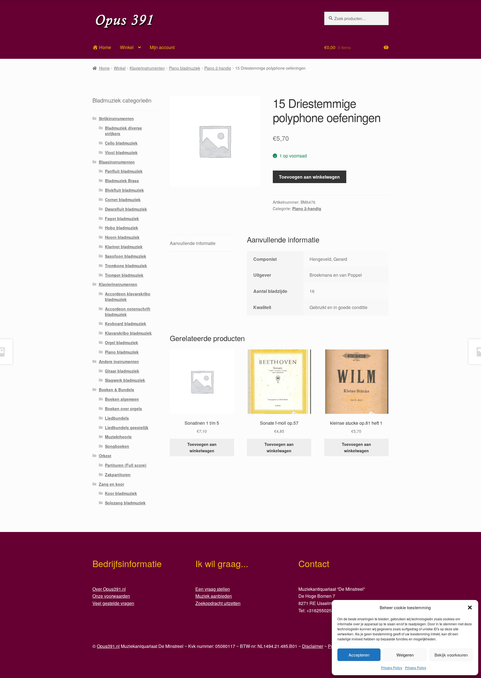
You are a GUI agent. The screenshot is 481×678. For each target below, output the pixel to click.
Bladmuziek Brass (122, 180)
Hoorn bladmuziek (122, 237)
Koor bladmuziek (121, 493)
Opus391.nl (108, 646)
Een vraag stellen (212, 589)
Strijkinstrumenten (116, 118)
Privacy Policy (391, 667)
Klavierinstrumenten (147, 68)
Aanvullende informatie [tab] (192, 243)
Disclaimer (312, 646)
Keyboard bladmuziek (125, 323)
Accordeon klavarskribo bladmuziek (127, 296)
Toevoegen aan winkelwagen (309, 177)
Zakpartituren (118, 474)
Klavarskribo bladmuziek (128, 333)
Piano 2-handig (217, 68)
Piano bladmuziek (184, 68)
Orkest (105, 455)
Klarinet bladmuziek (124, 246)
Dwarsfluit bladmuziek (126, 209)
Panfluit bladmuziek (124, 171)
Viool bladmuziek (121, 152)
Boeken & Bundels (116, 389)
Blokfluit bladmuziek (124, 190)
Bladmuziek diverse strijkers (123, 130)
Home (104, 68)
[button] (470, 607)
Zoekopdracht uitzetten (217, 603)
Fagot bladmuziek (122, 218)
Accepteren (359, 655)
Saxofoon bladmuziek (125, 256)
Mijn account (162, 47)
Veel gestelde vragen (113, 603)
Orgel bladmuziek (121, 342)
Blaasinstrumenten (117, 162)
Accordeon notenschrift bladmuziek (127, 311)
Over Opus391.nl (109, 589)
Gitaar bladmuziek (122, 371)
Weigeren (405, 655)
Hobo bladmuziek (121, 227)
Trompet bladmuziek (124, 275)
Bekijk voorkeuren (451, 655)
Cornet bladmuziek (123, 199)
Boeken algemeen (122, 399)
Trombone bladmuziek (126, 265)
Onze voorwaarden (111, 596)
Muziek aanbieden (213, 596)
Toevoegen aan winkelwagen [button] (202, 447)
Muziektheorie (118, 436)
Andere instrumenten (119, 361)
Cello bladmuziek (121, 143)
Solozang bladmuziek (125, 503)
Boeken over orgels (123, 408)
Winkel (127, 47)
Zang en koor (111, 484)
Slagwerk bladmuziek (125, 380)
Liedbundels (117, 418)
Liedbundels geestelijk (126, 427)
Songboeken (117, 446)
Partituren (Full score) (125, 465)
